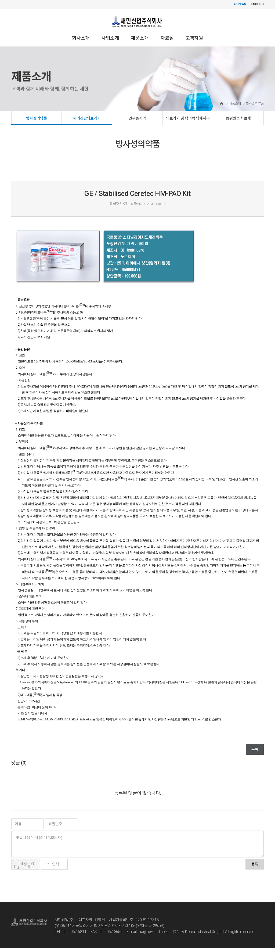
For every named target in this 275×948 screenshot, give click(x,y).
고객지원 (194, 38)
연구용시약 (137, 118)
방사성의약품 (36, 118)
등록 (254, 864)
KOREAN (240, 4)
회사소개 (81, 38)
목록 (254, 749)
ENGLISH (257, 4)
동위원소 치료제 (238, 118)
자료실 (166, 38)
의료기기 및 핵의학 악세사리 (188, 118)
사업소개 (110, 38)
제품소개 (140, 38)
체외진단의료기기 (87, 118)
